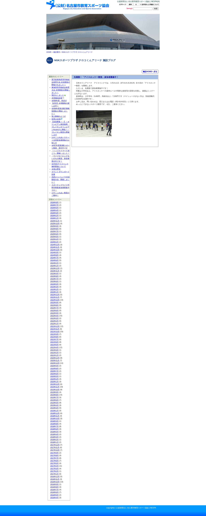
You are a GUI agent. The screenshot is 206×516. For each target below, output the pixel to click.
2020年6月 (54, 374)
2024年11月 (54, 247)
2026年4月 (54, 210)
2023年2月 (54, 289)
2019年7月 (54, 397)
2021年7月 (54, 339)
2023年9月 (54, 274)
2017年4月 (54, 466)
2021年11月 (54, 329)
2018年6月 (54, 429)
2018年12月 (55, 413)
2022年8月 (54, 305)
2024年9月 (54, 252)
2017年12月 (55, 445)
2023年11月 (54, 271)
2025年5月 (54, 237)
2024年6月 (54, 260)
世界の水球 (56, 119)
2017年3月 (54, 469)
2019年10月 (55, 390)
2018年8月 (54, 424)
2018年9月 (54, 421)
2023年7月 (54, 279)
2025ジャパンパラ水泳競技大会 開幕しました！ (61, 179)
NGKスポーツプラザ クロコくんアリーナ (77, 52)
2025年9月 (54, 226)
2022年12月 (55, 295)
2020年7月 (54, 371)
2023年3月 (54, 287)
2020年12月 (55, 358)
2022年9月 (54, 303)
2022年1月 (54, 324)
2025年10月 (55, 224)
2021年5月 (54, 345)
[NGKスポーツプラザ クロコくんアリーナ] (78, 7)
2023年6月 (54, 281)
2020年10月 (55, 363)
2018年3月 (54, 437)
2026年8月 (54, 202)
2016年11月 (54, 479)
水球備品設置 (57, 98)
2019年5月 (54, 403)
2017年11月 (54, 447)
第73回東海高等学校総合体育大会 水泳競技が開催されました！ (61, 82)
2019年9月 (54, 392)
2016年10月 (55, 482)
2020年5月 (54, 376)
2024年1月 (54, 266)
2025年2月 (54, 242)
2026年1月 (54, 218)
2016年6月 (54, 492)
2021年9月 (54, 334)
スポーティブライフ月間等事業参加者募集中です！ (60, 187)
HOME (48, 52)
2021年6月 (54, 342)
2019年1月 (54, 411)
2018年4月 (54, 434)
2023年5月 (54, 284)
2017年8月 (54, 455)
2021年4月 (54, 347)
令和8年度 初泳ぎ (59, 101)
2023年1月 (54, 292)
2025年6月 (54, 234)
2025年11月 (54, 221)
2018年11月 (54, 416)
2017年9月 (54, 453)
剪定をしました (58, 95)
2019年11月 (54, 387)
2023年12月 (55, 268)
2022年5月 (54, 313)
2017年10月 (55, 450)
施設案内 (56, 52)
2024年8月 (54, 255)
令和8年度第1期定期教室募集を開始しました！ (61, 111)
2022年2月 (54, 321)
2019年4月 (54, 405)
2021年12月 (55, 326)
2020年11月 (54, 361)
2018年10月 (55, 419)
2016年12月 (55, 477)
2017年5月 (54, 463)
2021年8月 (54, 337)
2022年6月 (54, 310)
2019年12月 (55, 384)
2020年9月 (54, 366)
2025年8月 (54, 229)
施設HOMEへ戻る (150, 72)
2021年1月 (54, 355)
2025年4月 (54, 239)
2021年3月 (54, 350)
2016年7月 (54, 490)
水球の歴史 (56, 169)
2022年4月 (54, 316)
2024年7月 (54, 258)
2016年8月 (54, 487)
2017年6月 (54, 461)
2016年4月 (54, 498)
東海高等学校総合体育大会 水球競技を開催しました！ (61, 90)
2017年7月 (54, 458)
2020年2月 (54, 379)
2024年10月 (55, 250)
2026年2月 (54, 216)
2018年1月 (54, 442)
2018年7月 (54, 426)
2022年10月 (55, 300)
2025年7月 (54, 231)
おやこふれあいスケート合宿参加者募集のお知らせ (60, 140)
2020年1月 (54, 382)
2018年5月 (54, 432)
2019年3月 (54, 408)
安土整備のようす (59, 116)
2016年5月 (54, 495)
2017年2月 (54, 471)
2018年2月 (54, 440)
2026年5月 (54, 208)
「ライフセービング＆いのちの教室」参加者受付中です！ (60, 158)
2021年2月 (54, 353)
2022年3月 (54, 318)
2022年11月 (54, 297)
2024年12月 (55, 245)
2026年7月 (54, 205)
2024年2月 (54, 263)
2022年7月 (54, 308)
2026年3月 (54, 213)
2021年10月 (55, 332)
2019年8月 (54, 395)
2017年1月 (54, 474)
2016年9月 (54, 484)
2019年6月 (54, 400)
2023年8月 (54, 276)
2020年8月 (54, 368)
